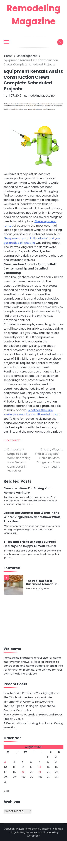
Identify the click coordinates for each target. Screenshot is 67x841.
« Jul (6, 791)
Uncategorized (12, 440)
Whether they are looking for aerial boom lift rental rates (31, 412)
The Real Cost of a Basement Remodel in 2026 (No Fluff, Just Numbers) (41, 582)
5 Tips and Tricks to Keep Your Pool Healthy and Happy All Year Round (30, 544)
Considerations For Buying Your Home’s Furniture (28, 490)
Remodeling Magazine (39, 96)
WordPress (33, 835)
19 (22, 772)
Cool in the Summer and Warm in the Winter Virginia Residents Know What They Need (32, 517)
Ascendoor (36, 832)
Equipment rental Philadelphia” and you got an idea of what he (32, 240)
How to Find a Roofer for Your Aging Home (31, 693)
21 (39, 772)
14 (39, 767)
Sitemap (58, 828)
